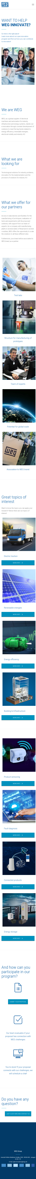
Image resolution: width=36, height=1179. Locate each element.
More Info (16, 563)
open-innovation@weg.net (20, 1162)
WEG (5, 4)
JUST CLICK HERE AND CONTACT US (18, 1114)
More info (16, 666)
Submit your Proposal (18, 1002)
